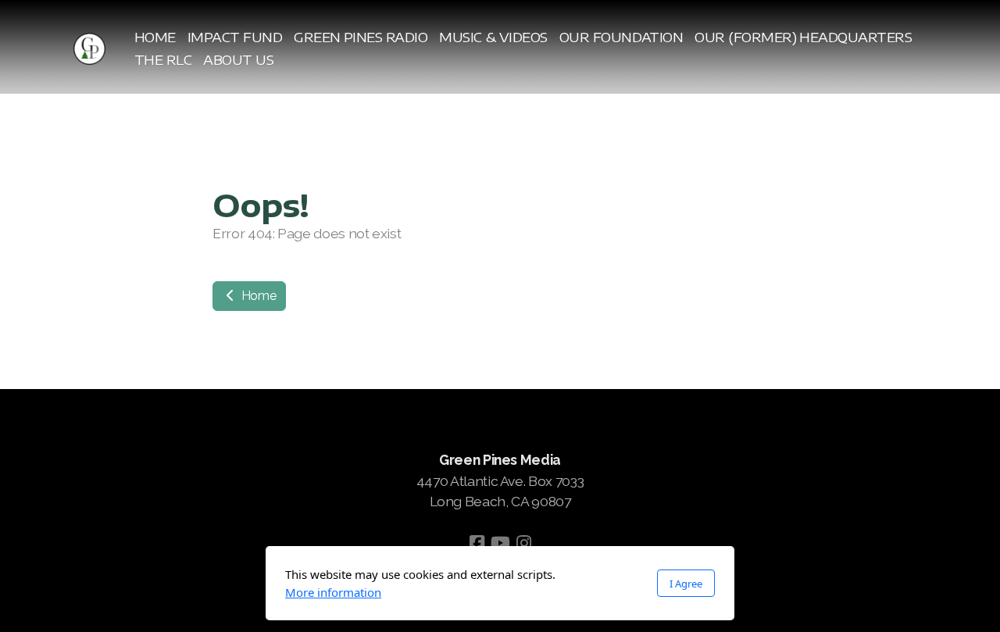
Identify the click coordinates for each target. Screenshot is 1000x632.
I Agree (686, 584)
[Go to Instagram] (523, 543)
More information (333, 592)
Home (257, 295)
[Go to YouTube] (500, 543)
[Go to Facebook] (476, 543)
